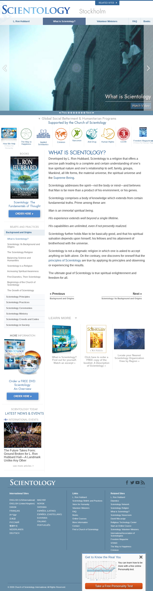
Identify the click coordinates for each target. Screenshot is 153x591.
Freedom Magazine (119, 539)
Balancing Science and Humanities (19, 259)
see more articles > (23, 465)
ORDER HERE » (24, 213)
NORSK (40, 503)
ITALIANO (41, 521)
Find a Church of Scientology (85, 529)
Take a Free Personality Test (114, 586)
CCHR (124, 142)
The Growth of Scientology (20, 290)
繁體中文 (14, 526)
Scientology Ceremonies (19, 308)
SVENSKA (41, 507)
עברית (13, 514)
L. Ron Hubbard (21, 21)
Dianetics (115, 501)
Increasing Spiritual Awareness (23, 271)
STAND (114, 543)
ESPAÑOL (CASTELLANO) (49, 514)
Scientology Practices (17, 302)
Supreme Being (63, 177)
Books (146, 21)
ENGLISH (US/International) (22, 500)
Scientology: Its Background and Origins (23, 245)
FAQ (134, 21)
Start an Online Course (121, 526)
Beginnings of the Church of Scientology (21, 283)
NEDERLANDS (16, 529)
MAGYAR (41, 500)
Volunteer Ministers (107, 21)
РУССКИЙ (14, 522)
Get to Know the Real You (103, 557)
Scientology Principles (18, 297)
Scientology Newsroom (121, 515)
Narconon (76, 140)
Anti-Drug (92, 142)
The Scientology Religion (20, 252)
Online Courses (79, 518)
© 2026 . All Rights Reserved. (37, 587)
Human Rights (107, 142)
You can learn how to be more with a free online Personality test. (130, 566)
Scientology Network (120, 504)
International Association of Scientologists (123, 534)
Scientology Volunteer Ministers (125, 529)
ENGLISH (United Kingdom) (22, 503)
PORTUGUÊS (43, 525)
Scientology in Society (18, 325)
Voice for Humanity (80, 504)
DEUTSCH (14, 533)
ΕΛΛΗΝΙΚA (42, 518)
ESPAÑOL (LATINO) (46, 511)
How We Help (9, 144)
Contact (75, 526)
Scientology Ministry (17, 313)
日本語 (13, 518)
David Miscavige (118, 518)
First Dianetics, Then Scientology (23, 277)
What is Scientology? (64, 21)
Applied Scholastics (43, 143)
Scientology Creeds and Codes (22, 319)
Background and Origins (19, 232)
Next (88, 112)
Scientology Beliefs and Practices (87, 501)
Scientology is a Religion (19, 266)
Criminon (61, 142)
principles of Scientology (65, 260)
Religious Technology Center (124, 522)
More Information (80, 522)
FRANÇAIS (15, 511)
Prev (64, 112)
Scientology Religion (120, 508)
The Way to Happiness (26, 143)
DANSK (13, 507)
